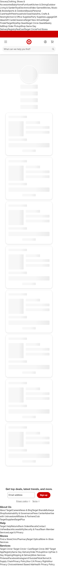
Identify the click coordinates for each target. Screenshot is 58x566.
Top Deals (21, 23)
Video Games (36, 7)
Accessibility (18, 529)
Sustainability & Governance (18, 513)
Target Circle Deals (35, 23)
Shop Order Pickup (12, 26)
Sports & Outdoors (17, 10)
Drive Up (47, 552)
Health (8, 13)
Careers (16, 510)
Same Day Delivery (21, 552)
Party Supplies (38, 17)
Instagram (23, 558)
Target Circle (30, 29)
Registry (12, 29)
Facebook (13, 558)
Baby (14, 4)
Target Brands (39, 510)
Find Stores (42, 29)
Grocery (4, 1)
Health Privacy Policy (44, 564)
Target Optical (33, 539)
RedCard (20, 29)
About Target (6, 510)
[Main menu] (6, 42)
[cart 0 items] (52, 42)
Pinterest (4, 558)
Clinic (14, 539)
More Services (38, 555)
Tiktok (39, 558)
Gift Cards (10, 20)
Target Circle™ (6, 549)
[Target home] (29, 42)
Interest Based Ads (25, 564)
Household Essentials (26, 13)
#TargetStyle (11, 23)
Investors (11, 516)
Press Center (38, 513)
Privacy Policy (19, 561)
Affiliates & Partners (25, 516)
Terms (34, 501)
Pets (13, 13)
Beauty (29, 10)
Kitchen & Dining (39, 4)
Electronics (25, 7)
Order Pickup (36, 552)
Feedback (7, 529)
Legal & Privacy (15, 532)
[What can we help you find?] (29, 49)
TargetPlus (20, 519)
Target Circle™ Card (22, 549)
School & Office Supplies (19, 17)
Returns (14, 526)
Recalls (34, 526)
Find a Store (6, 539)
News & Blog (26, 510)
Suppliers (10, 519)
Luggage (49, 17)
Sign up (43, 495)
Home (20, 4)
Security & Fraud (32, 529)
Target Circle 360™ (41, 549)
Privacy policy (22, 501)
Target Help (5, 526)
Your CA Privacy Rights (37, 561)
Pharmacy (22, 539)
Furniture (27, 4)
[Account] (45, 42)
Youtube (33, 558)
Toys (17, 7)
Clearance (20, 20)
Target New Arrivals (34, 20)
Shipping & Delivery (22, 555)
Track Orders (24, 526)
